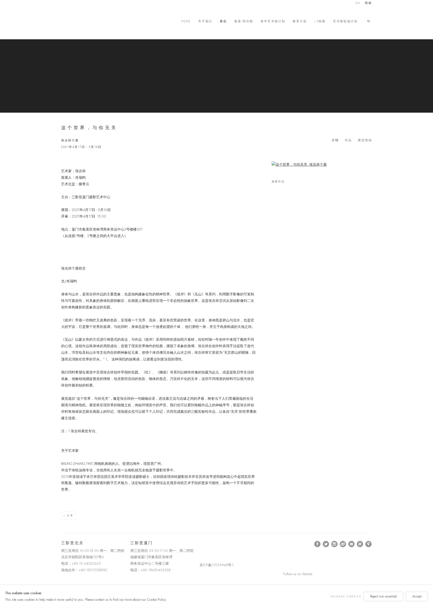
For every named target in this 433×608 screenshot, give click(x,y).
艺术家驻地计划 (345, 21)
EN (358, 3)
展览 (223, 21)
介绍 (335, 140)
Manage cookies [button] (346, 596)
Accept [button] (416, 596)
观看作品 (278, 181)
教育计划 (300, 21)
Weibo (343, 544)
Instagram (334, 544)
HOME (186, 21)
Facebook (317, 544)
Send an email (360, 544)
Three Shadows (96, 21)
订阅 (351, 544)
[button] (369, 21)
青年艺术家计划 (273, 21)
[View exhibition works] (322, 164)
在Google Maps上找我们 (368, 544)
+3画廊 (320, 21)
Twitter (326, 544)
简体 (368, 3)
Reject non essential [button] (383, 596)
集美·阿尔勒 (243, 21)
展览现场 (365, 140)
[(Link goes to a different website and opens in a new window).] (200, 544)
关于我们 (205, 21)
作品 (348, 140)
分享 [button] (70, 515)
